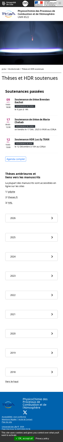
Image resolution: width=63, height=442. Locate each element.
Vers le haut (11, 381)
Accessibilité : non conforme (14, 416)
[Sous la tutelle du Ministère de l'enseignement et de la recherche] (47, 3)
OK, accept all (25, 438)
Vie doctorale (13, 69)
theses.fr (13, 197)
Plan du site (7, 422)
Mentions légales (9, 419)
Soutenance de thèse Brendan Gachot (32, 101)
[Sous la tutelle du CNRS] (25, 3)
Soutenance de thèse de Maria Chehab (32, 121)
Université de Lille (9, 426)
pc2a (4, 69)
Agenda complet (16, 159)
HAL (10, 202)
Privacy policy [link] (42, 438)
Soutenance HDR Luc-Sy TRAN (32, 139)
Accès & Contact (25, 419)
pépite (11, 191)
